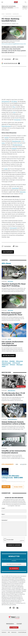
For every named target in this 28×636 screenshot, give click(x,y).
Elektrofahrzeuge (6, 126)
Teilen (16, 59)
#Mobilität (12, 361)
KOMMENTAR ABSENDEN (14, 545)
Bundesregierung (17, 145)
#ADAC (9, 339)
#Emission (12, 364)
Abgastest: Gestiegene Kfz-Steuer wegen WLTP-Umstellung (14, 285)
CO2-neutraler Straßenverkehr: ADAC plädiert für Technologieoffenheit (13, 343)
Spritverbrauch (5, 101)
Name (3, 514)
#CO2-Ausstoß (16, 363)
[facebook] (10, 607)
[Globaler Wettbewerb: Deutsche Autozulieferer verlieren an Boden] (14, 410)
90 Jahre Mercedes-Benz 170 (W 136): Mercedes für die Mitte (13, 394)
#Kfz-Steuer (6, 263)
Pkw (14, 107)
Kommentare (7, 59)
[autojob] (23, 464)
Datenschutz (13, 632)
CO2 (14, 112)
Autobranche (16, 14)
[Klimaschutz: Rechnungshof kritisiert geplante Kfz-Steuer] (14, 301)
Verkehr (7, 137)
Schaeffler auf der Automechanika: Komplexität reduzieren (14, 452)
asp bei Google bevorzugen (11, 63)
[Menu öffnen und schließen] (2, 2)
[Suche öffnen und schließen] (25, 2)
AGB (9, 632)
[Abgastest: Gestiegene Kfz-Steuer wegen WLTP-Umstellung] (14, 272)
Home (3, 14)
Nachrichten (8, 14)
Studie (6, 169)
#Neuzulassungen (6, 363)
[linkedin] (17, 607)
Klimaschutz (17, 119)
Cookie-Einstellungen (22, 632)
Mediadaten (10, 624)
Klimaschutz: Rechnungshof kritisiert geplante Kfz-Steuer (12, 314)
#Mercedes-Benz (11, 390)
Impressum (4, 632)
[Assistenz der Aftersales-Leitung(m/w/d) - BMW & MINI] (5, 471)
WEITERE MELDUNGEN (9, 355)
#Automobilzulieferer (12, 419)
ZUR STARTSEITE (8, 252)
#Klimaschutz (19, 361)
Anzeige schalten (18, 486)
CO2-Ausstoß (13, 228)
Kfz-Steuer (14, 101)
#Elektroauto (5, 364)
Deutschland (15, 188)
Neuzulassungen (16, 141)
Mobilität (14, 148)
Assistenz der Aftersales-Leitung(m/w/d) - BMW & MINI (12, 477)
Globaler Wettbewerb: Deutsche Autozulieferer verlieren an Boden (13, 423)
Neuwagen (23, 192)
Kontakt (19, 624)
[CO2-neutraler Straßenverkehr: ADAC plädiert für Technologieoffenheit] (14, 330)
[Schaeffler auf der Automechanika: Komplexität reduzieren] (14, 439)
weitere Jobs (6, 486)
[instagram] (14, 607)
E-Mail (3, 508)
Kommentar (4, 520)
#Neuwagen (19, 364)
